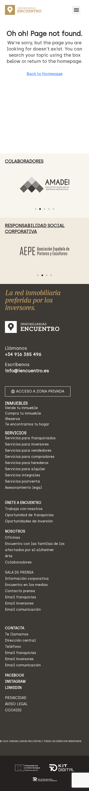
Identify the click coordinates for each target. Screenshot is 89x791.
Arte (8, 556)
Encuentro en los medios (26, 585)
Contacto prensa (20, 591)
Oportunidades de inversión (29, 521)
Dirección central (20, 640)
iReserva (12, 419)
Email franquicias (20, 597)
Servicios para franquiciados (30, 438)
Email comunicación (23, 609)
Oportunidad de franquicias (29, 515)
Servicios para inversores (27, 444)
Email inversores (19, 603)
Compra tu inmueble (23, 413)
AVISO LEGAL (16, 704)
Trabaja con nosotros (24, 509)
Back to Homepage (45, 73)
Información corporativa (27, 579)
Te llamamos (16, 634)
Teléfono (13, 647)
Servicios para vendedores (28, 450)
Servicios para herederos (26, 463)
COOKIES (13, 710)
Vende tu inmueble (21, 408)
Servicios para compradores (29, 457)
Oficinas (12, 537)
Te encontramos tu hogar (27, 424)
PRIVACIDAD (15, 698)
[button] (76, 10)
